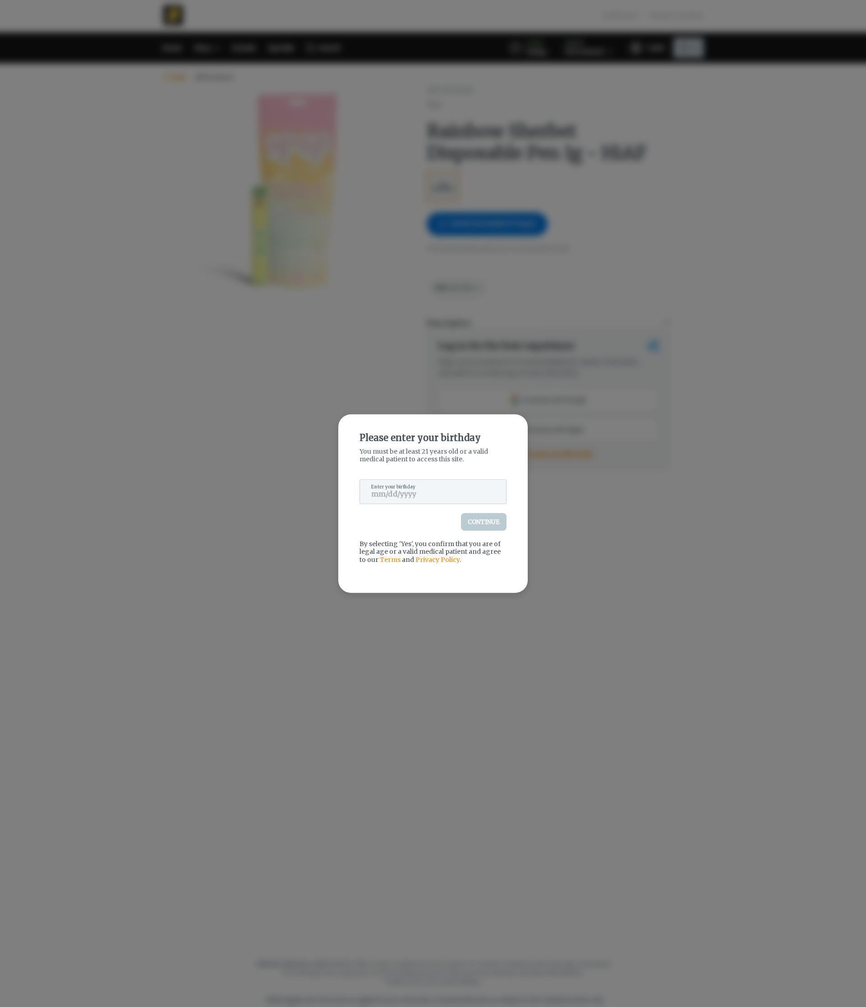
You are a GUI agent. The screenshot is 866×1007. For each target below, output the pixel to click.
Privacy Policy (437, 559)
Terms (390, 559)
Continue (484, 521)
